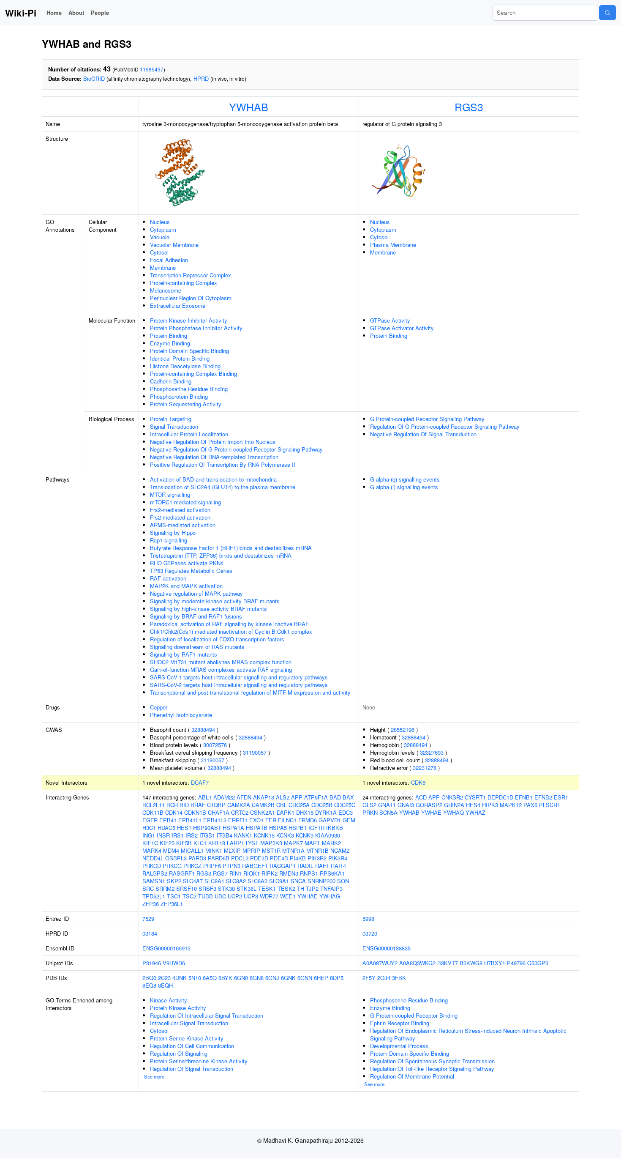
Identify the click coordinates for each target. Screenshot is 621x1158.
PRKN (370, 812)
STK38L (246, 888)
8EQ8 (149, 985)
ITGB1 (207, 835)
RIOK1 (251, 873)
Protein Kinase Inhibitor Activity (188, 320)
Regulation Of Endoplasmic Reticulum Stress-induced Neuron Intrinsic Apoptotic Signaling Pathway (468, 1034)
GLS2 (369, 805)
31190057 (255, 752)
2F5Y (369, 978)
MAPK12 (511, 805)
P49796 (516, 963)
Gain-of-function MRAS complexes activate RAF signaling (221, 669)
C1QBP (216, 805)
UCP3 (251, 896)
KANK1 (243, 835)
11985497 (151, 69)
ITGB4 (224, 835)
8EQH (165, 985)
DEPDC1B (500, 797)
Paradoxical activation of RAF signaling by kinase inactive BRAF (229, 624)
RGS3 (469, 106)
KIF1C (150, 843)
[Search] (607, 12)
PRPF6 (212, 866)
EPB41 (168, 820)
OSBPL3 (176, 858)
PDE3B (259, 858)
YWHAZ (475, 812)
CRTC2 (239, 812)
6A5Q (210, 978)
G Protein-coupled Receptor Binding (414, 1015)
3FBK (399, 978)
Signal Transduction (174, 426)
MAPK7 (293, 843)
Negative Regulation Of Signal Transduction (423, 434)
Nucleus (160, 222)
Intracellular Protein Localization (189, 434)
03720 (369, 933)
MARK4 (151, 850)
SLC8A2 (236, 881)
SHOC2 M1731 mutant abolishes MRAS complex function (220, 662)
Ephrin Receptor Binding (399, 1023)
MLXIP (232, 850)
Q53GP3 (537, 963)
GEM (349, 820)
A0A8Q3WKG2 (417, 963)
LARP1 (235, 843)
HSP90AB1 (207, 828)
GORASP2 (429, 805)
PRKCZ (192, 866)
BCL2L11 (153, 805)
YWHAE (307, 896)
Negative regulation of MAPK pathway (196, 593)
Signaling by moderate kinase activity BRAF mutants (215, 601)
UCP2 (235, 896)
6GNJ (272, 978)
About (76, 12)
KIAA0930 (327, 835)
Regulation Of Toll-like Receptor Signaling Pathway (432, 1069)
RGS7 (220, 873)
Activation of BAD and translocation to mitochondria (213, 479)
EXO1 (256, 820)
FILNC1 (287, 820)
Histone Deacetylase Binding (185, 366)
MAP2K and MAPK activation (186, 586)
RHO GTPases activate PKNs (186, 563)
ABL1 (205, 797)
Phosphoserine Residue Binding (189, 389)
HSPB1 (298, 828)
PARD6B (218, 858)
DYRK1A (326, 812)
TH (300, 888)
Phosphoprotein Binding (179, 396)
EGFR (150, 820)
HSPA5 (278, 828)
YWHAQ (453, 812)
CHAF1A (218, 812)
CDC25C (344, 805)
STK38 (226, 888)
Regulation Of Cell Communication (192, 1046)
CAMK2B (263, 805)
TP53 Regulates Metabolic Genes (191, 571)
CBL (281, 805)
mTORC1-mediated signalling (185, 502)
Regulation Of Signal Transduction (191, 1069)
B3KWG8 (471, 963)
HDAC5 (166, 828)
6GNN (304, 978)
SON (343, 881)
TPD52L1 (153, 896)
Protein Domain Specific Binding (189, 351)
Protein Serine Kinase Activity (186, 1038)
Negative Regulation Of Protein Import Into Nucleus (212, 442)
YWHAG (329, 896)
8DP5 (336, 978)
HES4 (473, 805)
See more (154, 1076)
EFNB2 (543, 797)
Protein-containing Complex (183, 283)
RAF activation (168, 578)
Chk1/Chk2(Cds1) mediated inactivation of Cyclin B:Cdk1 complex (231, 631)
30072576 (215, 745)
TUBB (205, 896)
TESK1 (267, 888)
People (100, 12)
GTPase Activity (390, 320)
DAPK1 (285, 812)
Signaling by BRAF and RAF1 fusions (196, 616)
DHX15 (304, 812)
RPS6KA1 (332, 873)
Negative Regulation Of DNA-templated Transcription (214, 457)
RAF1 (322, 866)
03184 (149, 933)
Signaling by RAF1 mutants (183, 654)
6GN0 (241, 978)
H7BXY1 (494, 963)
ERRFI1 (238, 820)
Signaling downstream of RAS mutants (197, 647)
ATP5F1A (316, 797)
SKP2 (174, 881)
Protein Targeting (170, 419)
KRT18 (216, 843)
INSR (163, 835)
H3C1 (149, 828)
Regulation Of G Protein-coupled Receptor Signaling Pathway (445, 426)
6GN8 (257, 978)
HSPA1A (233, 828)
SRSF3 (207, 888)
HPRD (201, 78)
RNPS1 (309, 873)
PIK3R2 (317, 858)
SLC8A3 (257, 881)
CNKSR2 (452, 797)
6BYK (225, 978)
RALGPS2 (154, 873)
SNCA (298, 881)
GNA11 (387, 805)
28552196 (402, 729)
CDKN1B (195, 812)
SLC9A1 (279, 881)
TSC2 (189, 896)
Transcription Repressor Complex (190, 275)
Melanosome (165, 290)
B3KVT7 (447, 963)
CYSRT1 (475, 797)
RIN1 (235, 873)
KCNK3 (285, 835)
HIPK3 (490, 805)
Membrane (163, 267)
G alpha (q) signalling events (405, 479)
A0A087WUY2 (380, 963)
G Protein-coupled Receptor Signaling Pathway (427, 419)
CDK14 (173, 812)
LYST (252, 843)
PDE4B (279, 858)
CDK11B (152, 812)
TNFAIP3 (331, 888)
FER (270, 820)
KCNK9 (304, 835)
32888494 (203, 729)
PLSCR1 (549, 805)
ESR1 (561, 797)
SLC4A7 (193, 881)
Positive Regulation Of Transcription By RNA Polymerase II (222, 464)
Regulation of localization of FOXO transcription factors (217, 639)
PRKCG (172, 866)
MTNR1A (293, 850)
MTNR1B (317, 850)
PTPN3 (231, 866)
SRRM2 (164, 888)
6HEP (321, 978)
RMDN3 (288, 873)
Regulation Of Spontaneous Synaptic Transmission (432, 1061)
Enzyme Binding (170, 343)
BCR (172, 805)
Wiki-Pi (20, 13)
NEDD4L (152, 858)
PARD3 (197, 858)
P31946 (151, 963)
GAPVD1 (330, 820)
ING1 (148, 835)
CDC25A (299, 805)
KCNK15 (264, 835)
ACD (421, 797)
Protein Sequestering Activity (185, 404)
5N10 (194, 978)
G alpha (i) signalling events (404, 487)
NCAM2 (339, 850)
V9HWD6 (174, 963)
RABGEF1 (255, 866)
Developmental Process (399, 1046)
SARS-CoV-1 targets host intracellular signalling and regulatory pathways (239, 677)
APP (296, 797)
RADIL (305, 866)
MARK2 (331, 843)
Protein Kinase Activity (178, 1008)
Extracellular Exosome (177, 305)
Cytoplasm (163, 229)
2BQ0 (149, 978)
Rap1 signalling (168, 540)
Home (54, 12)
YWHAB (248, 106)
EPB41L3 (214, 820)
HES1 (184, 828)
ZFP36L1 (172, 904)
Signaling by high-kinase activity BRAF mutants (208, 609)
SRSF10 (186, 888)
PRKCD (151, 866)
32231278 (424, 768)
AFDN (244, 797)
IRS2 (191, 835)
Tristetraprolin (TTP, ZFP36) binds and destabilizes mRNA (220, 555)
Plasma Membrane (393, 245)
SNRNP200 (321, 881)
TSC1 (174, 896)
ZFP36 (150, 904)
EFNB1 (524, 797)
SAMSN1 (153, 881)
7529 (148, 918)
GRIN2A (454, 805)
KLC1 (200, 843)
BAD (335, 797)
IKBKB (334, 828)
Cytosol (159, 252)
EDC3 (345, 812)
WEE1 (288, 896)
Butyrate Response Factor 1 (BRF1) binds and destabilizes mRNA (231, 548)
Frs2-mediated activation (180, 510)
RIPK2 (269, 873)
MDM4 (171, 850)
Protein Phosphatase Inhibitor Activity (196, 328)
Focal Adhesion (169, 260)
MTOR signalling (170, 494)
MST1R (271, 850)
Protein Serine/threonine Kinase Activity (199, 1061)
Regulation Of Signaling (178, 1053)
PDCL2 (239, 858)
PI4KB (298, 858)
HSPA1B (256, 828)
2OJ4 (383, 978)
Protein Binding (168, 335)
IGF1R (316, 828)
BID (184, 805)
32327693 (432, 752)
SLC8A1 (214, 881)
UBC (220, 896)
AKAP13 (263, 797)
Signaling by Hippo (173, 532)
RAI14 (338, 866)
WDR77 (269, 896)
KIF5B (184, 843)
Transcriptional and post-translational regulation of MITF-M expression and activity (250, 692)
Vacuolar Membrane (174, 245)
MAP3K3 (271, 843)
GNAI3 (406, 805)
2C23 (164, 978)
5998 (368, 918)
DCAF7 (200, 782)
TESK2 (286, 888)
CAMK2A (238, 805)
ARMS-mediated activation (182, 525)
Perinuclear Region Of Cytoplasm (191, 298)
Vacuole (159, 237)
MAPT (312, 843)
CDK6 (418, 782)
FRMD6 (307, 820)
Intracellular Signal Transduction (189, 1023)
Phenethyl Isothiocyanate (181, 715)
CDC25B (321, 805)
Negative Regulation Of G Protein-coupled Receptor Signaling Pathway (236, 449)
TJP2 (312, 888)
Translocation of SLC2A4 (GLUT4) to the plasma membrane (222, 487)
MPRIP (251, 850)
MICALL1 (192, 850)
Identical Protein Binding (180, 358)
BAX (348, 797)
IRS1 (178, 835)
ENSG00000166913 (166, 948)
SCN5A (388, 812)
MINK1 (213, 850)
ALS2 (282, 797)
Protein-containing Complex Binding (193, 374)
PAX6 (530, 805)
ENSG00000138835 (386, 948)
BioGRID (94, 78)
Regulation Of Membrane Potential (412, 1076)
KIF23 (167, 843)
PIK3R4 (337, 858)
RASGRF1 (182, 873)
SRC (148, 888)
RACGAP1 (283, 866)
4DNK (179, 978)
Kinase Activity (168, 1000)
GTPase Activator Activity (402, 328)
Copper (158, 707)
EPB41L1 (190, 820)
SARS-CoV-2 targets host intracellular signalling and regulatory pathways (239, 685)
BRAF (198, 805)
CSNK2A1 (262, 812)
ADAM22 (224, 797)
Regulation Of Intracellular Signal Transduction (206, 1015)
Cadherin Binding (170, 381)
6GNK (288, 978)
